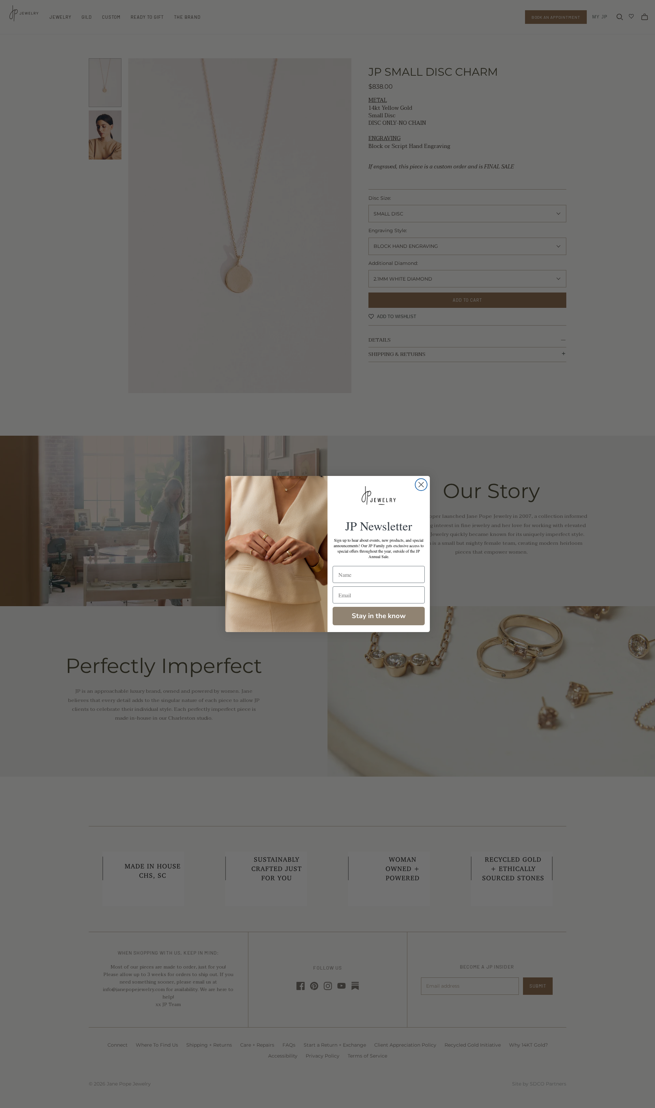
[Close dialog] (421, 485)
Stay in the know (379, 615)
